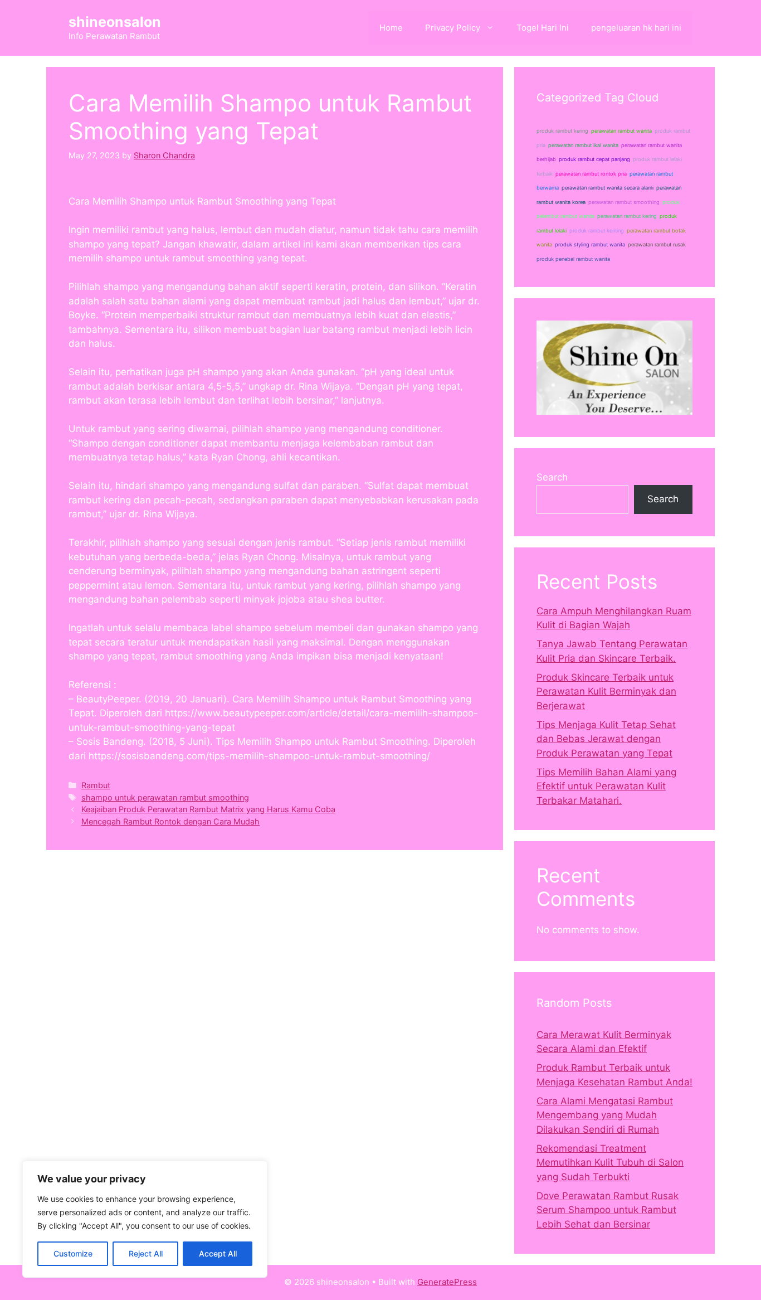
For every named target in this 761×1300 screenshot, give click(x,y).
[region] (144, 1219)
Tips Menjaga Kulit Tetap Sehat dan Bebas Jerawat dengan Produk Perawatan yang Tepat (606, 739)
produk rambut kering (562, 131)
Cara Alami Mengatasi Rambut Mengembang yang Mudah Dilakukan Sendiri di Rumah (604, 1115)
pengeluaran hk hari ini (636, 27)
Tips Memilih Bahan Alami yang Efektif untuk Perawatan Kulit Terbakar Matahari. (606, 786)
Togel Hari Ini (542, 27)
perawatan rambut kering (627, 216)
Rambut (95, 785)
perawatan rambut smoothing (624, 202)
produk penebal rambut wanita (573, 259)
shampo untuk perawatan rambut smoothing (165, 797)
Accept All (218, 1253)
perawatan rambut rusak (657, 244)
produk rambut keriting (596, 230)
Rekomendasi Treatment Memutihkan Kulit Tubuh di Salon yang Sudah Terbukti (610, 1162)
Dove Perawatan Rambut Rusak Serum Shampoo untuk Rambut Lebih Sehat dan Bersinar (607, 1210)
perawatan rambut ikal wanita (583, 145)
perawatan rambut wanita (621, 131)
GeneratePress (447, 1282)
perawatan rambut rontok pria (591, 174)
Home (391, 27)
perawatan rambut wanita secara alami (607, 188)
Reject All (146, 1253)
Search (552, 477)
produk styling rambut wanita (590, 244)
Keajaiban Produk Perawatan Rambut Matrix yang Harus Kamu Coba (208, 809)
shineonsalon (115, 21)
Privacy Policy (452, 27)
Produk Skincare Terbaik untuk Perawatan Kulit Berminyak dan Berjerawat (606, 691)
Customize (72, 1253)
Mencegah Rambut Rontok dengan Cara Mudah (170, 821)
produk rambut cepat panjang (594, 159)
